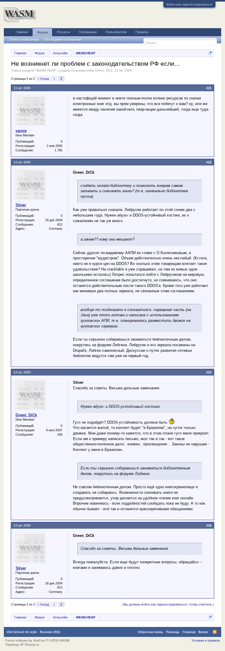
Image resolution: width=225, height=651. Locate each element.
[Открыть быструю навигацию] (210, 53)
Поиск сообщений (23, 39)
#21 (209, 88)
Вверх (203, 632)
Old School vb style (22, 632)
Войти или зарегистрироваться (189, 4)
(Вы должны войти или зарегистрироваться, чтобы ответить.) (168, 604)
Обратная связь (150, 632)
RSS (215, 632)
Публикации (88, 32)
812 (59, 224)
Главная (22, 32)
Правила (141, 32)
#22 (209, 162)
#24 (209, 525)
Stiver (21, 205)
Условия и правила (206, 640)
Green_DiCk (104, 70)
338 (59, 434)
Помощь (173, 632)
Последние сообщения (62, 39)
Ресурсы (63, 32)
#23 (209, 372)
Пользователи (116, 32)
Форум (42, 32)
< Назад (43, 78)
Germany (55, 228)
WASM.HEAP (45, 70)
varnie (21, 130)
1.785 (58, 150)
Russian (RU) (50, 632)
